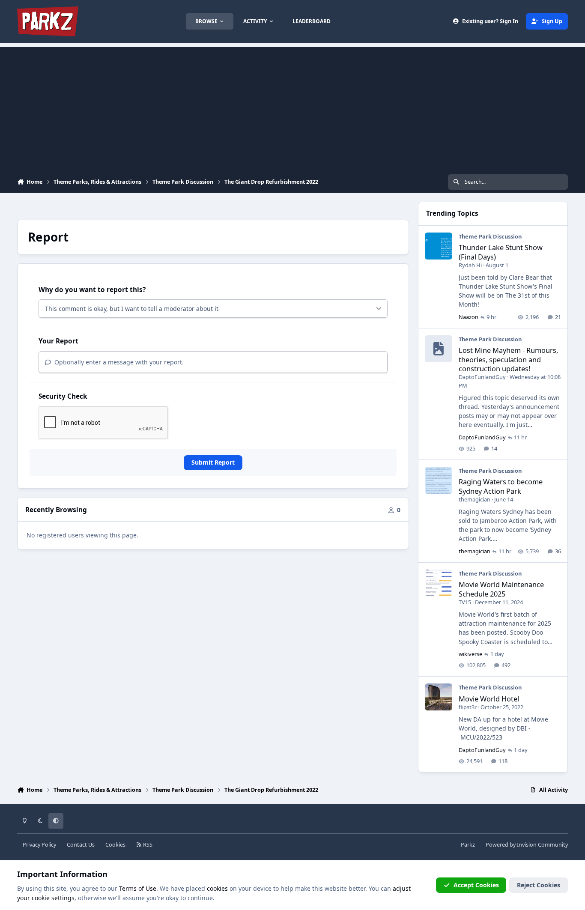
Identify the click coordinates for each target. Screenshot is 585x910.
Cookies (115, 844)
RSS (147, 844)
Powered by (527, 844)
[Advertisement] (292, 107)
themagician (474, 499)
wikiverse (470, 654)
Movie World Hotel (489, 699)
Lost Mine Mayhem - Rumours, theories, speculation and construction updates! (508, 359)
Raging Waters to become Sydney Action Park (501, 486)
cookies (217, 888)
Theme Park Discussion (490, 236)
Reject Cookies (538, 885)
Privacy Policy (39, 844)
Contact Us (81, 844)
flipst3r (468, 707)
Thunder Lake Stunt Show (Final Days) (501, 251)
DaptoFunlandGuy (482, 377)
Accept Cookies (476, 885)
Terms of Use (137, 888)
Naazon (468, 317)
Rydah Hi (470, 265)
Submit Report (213, 462)
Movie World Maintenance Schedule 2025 (501, 588)
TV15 (465, 602)
